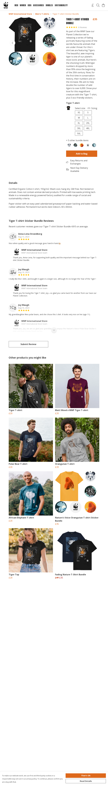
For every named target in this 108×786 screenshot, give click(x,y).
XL (79, 123)
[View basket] (103, 5)
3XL (79, 128)
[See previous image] (12, 43)
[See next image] (55, 43)
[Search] (98, 5)
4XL (88, 128)
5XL (79, 133)
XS (79, 112)
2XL (88, 123)
